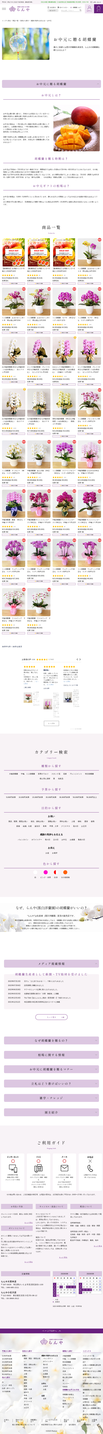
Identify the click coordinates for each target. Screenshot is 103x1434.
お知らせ (6, 1420)
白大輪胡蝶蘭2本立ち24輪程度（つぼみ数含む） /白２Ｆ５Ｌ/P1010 (38, 421)
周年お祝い (64, 821)
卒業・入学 (28, 1398)
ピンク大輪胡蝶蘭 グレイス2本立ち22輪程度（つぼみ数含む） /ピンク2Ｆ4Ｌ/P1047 (89, 369)
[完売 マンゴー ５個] (13, 265)
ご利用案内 (86, 1424)
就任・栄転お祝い (30, 1364)
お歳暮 (72, 840)
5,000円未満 (11, 797)
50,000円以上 (91, 797)
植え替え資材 (45, 779)
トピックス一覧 (88, 1356)
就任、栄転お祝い (38, 821)
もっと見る (51, 723)
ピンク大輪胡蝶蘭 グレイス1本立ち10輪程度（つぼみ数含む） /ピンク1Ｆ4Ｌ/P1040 (38, 369)
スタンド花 (56, 774)
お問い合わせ (97, 2)
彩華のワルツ (43, 774)
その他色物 (65, 877)
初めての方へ (63, 7)
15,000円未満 (37, 797)
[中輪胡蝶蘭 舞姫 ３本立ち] (13, 516)
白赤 (56, 877)
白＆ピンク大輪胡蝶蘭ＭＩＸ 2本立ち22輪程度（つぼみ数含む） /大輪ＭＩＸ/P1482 (64, 369)
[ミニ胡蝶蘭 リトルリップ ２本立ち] (38, 615)
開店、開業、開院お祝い (18, 821)
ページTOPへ (49, 1331)
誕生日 (37, 826)
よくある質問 (80, 1420)
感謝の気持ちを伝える (38, 20)
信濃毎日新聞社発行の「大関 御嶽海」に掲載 (33, 994)
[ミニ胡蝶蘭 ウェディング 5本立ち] (38, 565)
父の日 (55, 840)
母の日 (47, 840)
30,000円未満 (64, 797)
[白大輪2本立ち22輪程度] (13, 415)
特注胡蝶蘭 (89, 774)
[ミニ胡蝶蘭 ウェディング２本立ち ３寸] (89, 565)
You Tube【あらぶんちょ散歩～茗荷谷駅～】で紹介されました (39, 998)
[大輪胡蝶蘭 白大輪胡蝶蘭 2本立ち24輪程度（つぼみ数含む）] (38, 415)
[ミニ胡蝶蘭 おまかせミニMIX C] (38, 314)
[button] (77, 659)
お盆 (47, 853)
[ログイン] (89, 8)
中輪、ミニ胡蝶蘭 (28, 774)
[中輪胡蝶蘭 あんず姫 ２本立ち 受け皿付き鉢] (38, 467)
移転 (79, 821)
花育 (44, 1398)
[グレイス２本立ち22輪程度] (89, 363)
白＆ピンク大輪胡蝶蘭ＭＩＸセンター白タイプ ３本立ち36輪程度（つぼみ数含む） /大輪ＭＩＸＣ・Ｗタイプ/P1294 (36, 705)
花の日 (75, 826)
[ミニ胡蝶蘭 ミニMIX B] (13, 314)
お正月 (84, 826)
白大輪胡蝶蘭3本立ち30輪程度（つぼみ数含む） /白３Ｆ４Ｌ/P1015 (76, 696)
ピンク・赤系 (45, 877)
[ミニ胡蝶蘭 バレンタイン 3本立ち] (89, 415)
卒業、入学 (53, 826)
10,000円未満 (24, 797)
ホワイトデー (36, 840)
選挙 (86, 821)
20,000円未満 (51, 797)
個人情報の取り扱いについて (23, 1424)
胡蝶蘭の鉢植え (68, 1394)
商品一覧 (15, 20)
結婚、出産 (27, 826)
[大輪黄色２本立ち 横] (64, 415)
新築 (18, 826)
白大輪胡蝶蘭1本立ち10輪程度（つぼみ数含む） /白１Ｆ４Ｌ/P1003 (13, 369)
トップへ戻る (6, 20)
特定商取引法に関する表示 (52, 1424)
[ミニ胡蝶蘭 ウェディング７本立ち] (13, 565)
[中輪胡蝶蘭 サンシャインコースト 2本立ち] (89, 516)
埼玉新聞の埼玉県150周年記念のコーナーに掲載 (34, 1002)
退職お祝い (52, 821)
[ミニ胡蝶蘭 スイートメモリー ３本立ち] (64, 467)
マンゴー (66, 1383)
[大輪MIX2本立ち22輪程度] (64, 363)
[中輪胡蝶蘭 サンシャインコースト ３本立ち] (64, 516)
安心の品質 (66, 1420)
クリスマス (65, 826)
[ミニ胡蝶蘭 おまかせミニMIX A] (89, 265)
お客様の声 (94, 1420)
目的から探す (24, 20)
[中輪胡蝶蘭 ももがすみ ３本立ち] (89, 467)
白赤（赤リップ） (8, 1388)
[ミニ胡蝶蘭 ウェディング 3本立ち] (64, 565)
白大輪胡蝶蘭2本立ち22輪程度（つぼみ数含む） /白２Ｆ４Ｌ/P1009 (13, 421)
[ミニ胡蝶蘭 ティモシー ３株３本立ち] (13, 467)
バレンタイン (23, 840)
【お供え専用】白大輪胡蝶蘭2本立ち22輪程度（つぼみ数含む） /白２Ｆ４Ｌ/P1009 (56, 698)
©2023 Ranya (51, 1431)
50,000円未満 (78, 797)
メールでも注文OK (51, 1420)
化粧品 (60, 779)
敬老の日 (81, 840)
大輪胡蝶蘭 (13, 774)
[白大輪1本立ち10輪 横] (13, 363)
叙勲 (92, 821)
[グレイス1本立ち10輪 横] (38, 363)
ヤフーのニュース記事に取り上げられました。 (33, 989)
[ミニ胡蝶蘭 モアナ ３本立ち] (89, 314)
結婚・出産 (28, 1389)
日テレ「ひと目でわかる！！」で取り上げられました (36, 981)
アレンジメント (76, 774)
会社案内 (53, 7)
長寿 (44, 826)
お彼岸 (54, 853)
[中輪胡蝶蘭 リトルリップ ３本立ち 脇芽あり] (13, 615)
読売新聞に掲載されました (26, 985)
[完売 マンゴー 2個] (64, 265)
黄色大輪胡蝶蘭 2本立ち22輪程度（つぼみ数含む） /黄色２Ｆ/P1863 (64, 421)
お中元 (64, 840)
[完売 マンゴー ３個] (38, 265)
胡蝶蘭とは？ (77, 7)
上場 (73, 821)
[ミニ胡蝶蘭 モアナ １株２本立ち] (64, 314)
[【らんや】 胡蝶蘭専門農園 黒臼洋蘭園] (19, 11)
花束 (65, 774)
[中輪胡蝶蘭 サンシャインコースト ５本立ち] (38, 516)
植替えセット (67, 1404)
